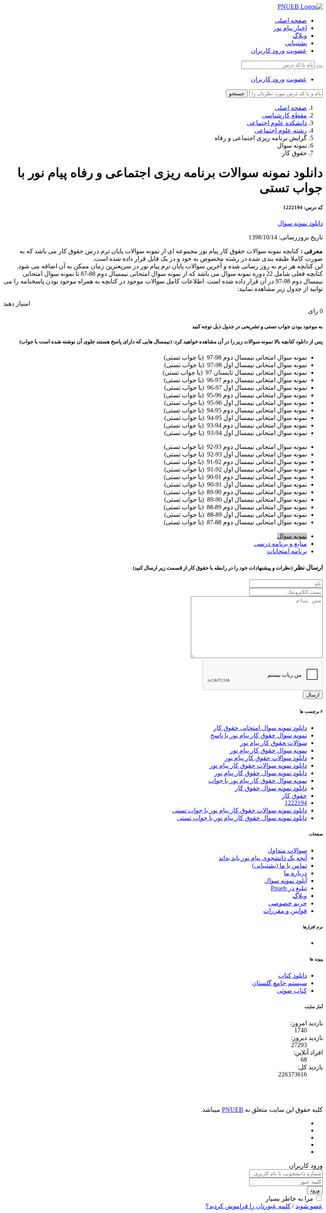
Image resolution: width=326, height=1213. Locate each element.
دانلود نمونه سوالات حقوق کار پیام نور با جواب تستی (239, 810)
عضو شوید (309, 1206)
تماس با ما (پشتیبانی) (279, 865)
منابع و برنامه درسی (280, 543)
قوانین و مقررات (285, 910)
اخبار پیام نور (290, 28)
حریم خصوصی (287, 903)
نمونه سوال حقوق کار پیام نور (268, 750)
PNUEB (232, 1109)
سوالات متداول (287, 850)
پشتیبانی (296, 43)
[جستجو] (319, 66)
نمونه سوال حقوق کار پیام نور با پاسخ (258, 735)
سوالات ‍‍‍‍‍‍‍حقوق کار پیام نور (273, 742)
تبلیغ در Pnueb (289, 888)
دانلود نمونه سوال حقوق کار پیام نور (260, 773)
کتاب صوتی (292, 990)
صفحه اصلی (291, 20)
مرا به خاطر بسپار (289, 1198)
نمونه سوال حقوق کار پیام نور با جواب (257, 780)
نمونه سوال (292, 536)
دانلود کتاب (292, 975)
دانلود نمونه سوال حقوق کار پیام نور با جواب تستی (242, 817)
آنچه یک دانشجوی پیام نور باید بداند (263, 858)
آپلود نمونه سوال (285, 880)
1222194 (296, 802)
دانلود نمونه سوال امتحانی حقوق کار (260, 727)
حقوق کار (294, 795)
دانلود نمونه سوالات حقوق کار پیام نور (258, 765)
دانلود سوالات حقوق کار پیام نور (266, 758)
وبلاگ (300, 35)
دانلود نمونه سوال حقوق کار (271, 788)
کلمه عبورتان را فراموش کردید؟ (248, 1206)
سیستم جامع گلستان (279, 983)
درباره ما (295, 873)
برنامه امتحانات (287, 551)
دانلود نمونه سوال (300, 223)
